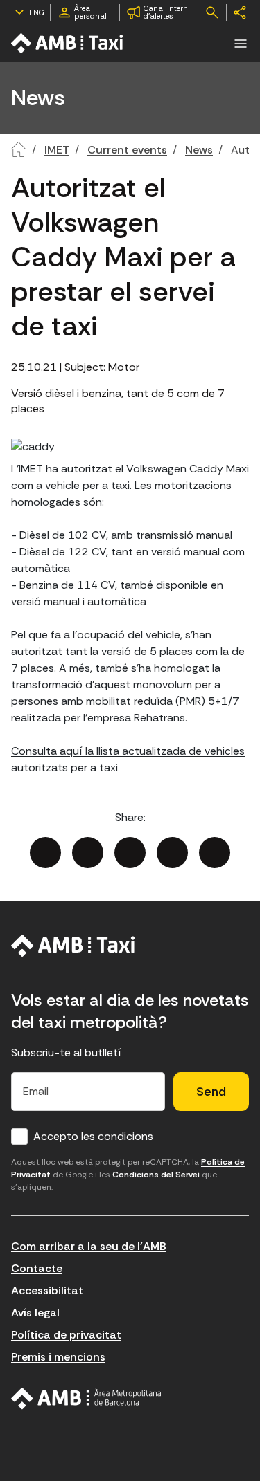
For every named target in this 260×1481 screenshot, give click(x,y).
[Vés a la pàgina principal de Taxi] (68, 43)
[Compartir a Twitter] (87, 852)
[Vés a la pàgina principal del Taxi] (73, 946)
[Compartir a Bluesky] (172, 852)
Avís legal (35, 1312)
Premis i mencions (58, 1357)
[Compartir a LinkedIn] (130, 852)
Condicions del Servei (156, 1174)
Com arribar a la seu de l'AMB (88, 1246)
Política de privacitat (66, 1334)
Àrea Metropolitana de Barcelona (86, 1399)
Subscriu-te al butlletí (66, 1052)
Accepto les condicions (93, 1136)
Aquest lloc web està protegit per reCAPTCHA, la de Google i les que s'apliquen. (128, 1175)
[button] (240, 43)
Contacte (36, 1268)
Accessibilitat (47, 1290)
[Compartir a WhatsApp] (214, 852)
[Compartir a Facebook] (45, 852)
